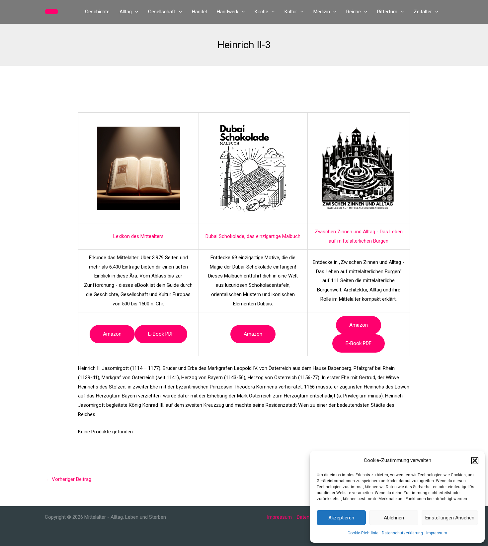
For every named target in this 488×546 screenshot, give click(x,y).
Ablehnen (394, 518)
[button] (474, 460)
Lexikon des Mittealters (138, 236)
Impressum (436, 533)
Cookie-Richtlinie (363, 533)
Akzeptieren (341, 518)
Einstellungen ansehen (449, 518)
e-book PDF (161, 334)
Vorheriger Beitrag (68, 479)
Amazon (112, 334)
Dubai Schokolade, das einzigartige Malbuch (252, 236)
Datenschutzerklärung (402, 533)
